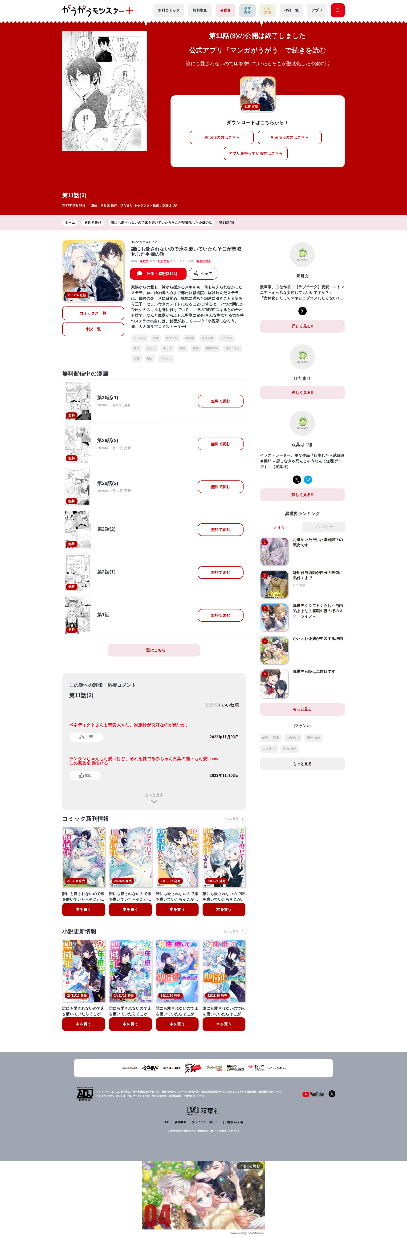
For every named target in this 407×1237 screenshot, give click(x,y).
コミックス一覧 (93, 313)
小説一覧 (93, 329)
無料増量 (200, 10)
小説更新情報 (79, 931)
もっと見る (154, 795)
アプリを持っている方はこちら (255, 153)
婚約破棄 (212, 348)
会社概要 (180, 1122)
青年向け (313, 738)
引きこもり (232, 348)
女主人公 (172, 338)
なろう (151, 348)
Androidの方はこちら (290, 137)
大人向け (269, 748)
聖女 (150, 358)
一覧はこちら (154, 650)
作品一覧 (291, 10)
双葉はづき (170, 205)
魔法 (137, 348)
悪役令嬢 (207, 338)
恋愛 (156, 338)
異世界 (225, 10)
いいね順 (230, 705)
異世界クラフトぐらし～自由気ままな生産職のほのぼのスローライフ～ (318, 611)
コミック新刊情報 (85, 818)
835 (88, 776)
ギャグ (167, 348)
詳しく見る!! (302, 326)
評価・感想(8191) (162, 274)
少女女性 (267, 10)
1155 (89, 737)
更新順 (211, 705)
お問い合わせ (235, 1122)
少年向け (293, 738)
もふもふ (139, 338)
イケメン (166, 358)
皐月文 (105, 205)
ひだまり (126, 205)
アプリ (317, 10)
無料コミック (169, 10)
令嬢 (137, 358)
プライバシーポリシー (206, 1122)
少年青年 (247, 10)
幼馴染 (189, 338)
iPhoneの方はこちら (222, 137)
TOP (166, 1122)
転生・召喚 (270, 738)
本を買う (83, 909)
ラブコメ (226, 338)
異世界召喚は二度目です (314, 671)
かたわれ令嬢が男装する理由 (318, 639)
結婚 (182, 348)
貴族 (196, 348)
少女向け (289, 748)
